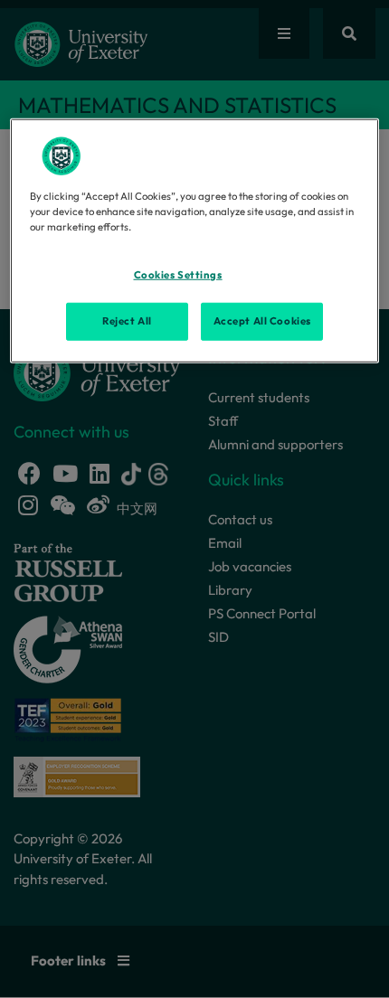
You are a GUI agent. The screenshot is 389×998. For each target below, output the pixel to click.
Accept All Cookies (262, 320)
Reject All (127, 320)
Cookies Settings (178, 274)
